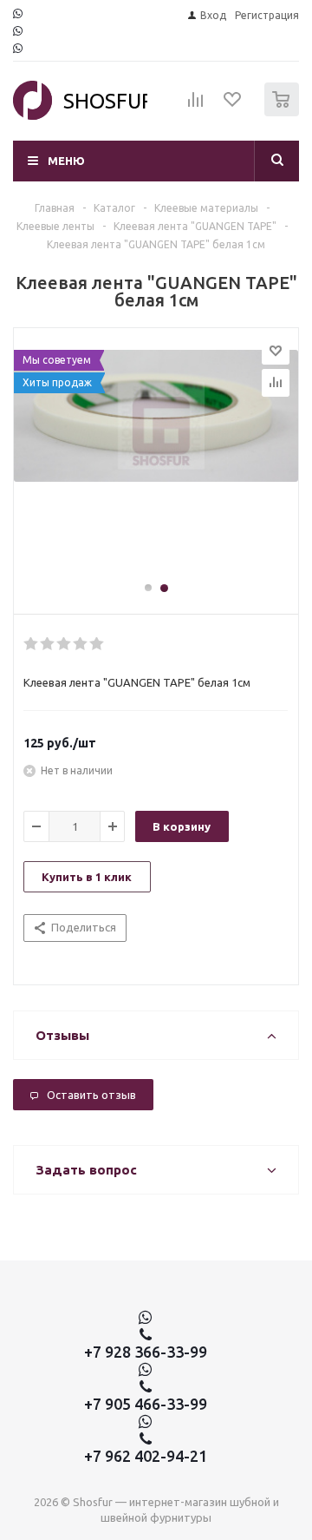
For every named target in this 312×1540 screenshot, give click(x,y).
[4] (81, 644)
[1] (31, 644)
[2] (48, 644)
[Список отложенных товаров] (233, 105)
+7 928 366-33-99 (145, 1351)
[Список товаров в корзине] (284, 112)
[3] (64, 644)
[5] (97, 644)
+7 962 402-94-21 (145, 1455)
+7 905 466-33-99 (145, 1403)
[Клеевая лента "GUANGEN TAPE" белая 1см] (156, 463)
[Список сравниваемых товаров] (196, 106)
